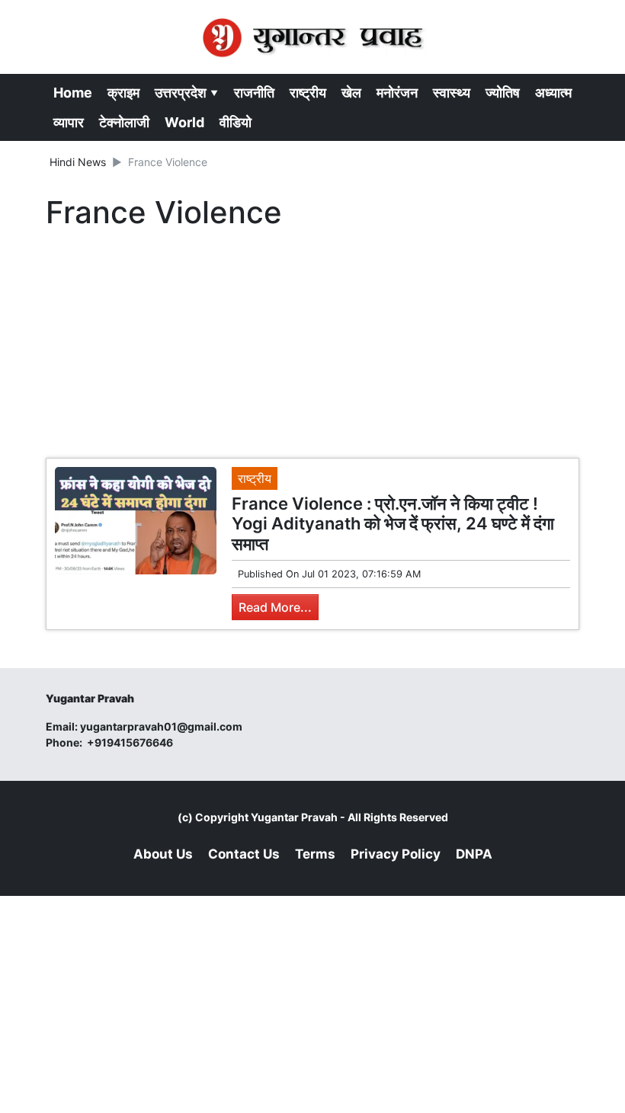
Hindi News (78, 161)
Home (72, 93)
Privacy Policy (396, 854)
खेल (351, 93)
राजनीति (254, 93)
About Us (163, 854)
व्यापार (68, 122)
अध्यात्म (553, 93)
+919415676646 (131, 742)
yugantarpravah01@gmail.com (161, 726)
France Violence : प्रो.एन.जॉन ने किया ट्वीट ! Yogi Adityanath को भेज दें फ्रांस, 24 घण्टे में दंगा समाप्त (393, 524)
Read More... (275, 607)
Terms (315, 854)
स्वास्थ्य (451, 93)
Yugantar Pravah (294, 817)
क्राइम (123, 93)
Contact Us (244, 854)
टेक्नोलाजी (124, 122)
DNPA (474, 854)
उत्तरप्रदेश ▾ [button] (187, 93)
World (184, 122)
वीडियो (236, 122)
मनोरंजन (397, 93)
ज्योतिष (503, 93)
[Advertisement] (312, 347)
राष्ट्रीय (308, 93)
